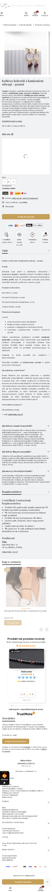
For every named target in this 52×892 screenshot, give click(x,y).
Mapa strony (7, 797)
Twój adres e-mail (9, 735)
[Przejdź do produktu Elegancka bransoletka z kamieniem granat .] (26, 587)
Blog (4, 807)
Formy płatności (8, 828)
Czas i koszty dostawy (11, 830)
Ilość (4, 177)
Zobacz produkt (12, 623)
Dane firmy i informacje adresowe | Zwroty (19, 843)
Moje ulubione (7, 860)
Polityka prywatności (10, 786)
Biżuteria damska (10, 25)
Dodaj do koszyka (26, 216)
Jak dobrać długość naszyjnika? (14, 812)
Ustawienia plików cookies (12, 788)
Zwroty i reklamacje (10, 795)
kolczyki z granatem (42, 25)
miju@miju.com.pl (15, 414)
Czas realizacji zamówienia (12, 833)
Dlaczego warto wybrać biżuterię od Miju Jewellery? (22, 791)
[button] (17, 646)
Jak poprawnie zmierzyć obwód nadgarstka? (20, 816)
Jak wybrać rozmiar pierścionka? (15, 818)
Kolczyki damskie (25, 25)
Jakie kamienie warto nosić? (13, 814)
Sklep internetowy (23, 876)
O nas (4, 845)
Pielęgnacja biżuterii (10, 809)
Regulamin (26, 747)
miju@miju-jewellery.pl (26, 763)
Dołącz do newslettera (15, 741)
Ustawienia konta (9, 858)
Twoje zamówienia (9, 855)
